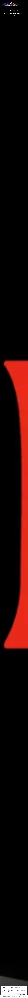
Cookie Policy (8, 991)
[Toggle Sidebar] (25, 4)
